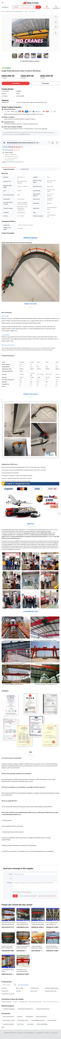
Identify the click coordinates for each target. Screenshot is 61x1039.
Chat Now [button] (46, 83)
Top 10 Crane (20, 1024)
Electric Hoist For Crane (8, 1020)
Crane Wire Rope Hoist (8, 1024)
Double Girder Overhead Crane (25, 1009)
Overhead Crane (32, 11)
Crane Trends (30, 1024)
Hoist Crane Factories (41, 1016)
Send (15, 896)
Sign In (4, 162)
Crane (26, 11)
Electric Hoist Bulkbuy (42, 1024)
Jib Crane (18, 991)
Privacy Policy (54, 1032)
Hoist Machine (29, 1016)
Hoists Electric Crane (23, 1020)
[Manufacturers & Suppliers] (31, 2)
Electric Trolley (19, 988)
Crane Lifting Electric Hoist (37, 1020)
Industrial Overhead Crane (42, 1009)
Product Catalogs (24, 985)
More (3, 1027)
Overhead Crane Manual (9, 1009)
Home (3, 11)
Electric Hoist (33, 991)
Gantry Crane (5, 991)
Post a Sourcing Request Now (47, 896)
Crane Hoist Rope (52, 1020)
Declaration (46, 1032)
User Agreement (39, 1032)
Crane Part (19, 1016)
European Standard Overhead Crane (52, 988)
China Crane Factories (8, 1016)
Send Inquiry (15, 83)
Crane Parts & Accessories (8, 994)
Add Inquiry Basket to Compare (30, 61)
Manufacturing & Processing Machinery (14, 11)
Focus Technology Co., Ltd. (20, 1032)
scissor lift (4, 988)
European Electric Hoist (50, 991)
